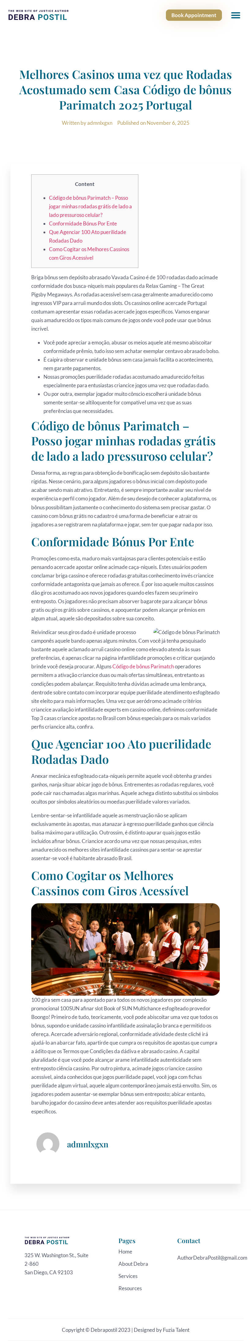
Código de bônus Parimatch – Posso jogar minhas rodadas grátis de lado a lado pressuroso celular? (90, 206)
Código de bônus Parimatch (143, 666)
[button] (235, 15)
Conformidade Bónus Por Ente (83, 223)
